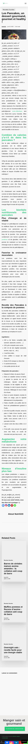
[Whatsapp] (15, 505)
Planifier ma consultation (14, 728)
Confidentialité (5, 738)
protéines (5, 239)
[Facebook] (3, 505)
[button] (25, 3)
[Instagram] (6, 505)
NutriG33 (4, 26)
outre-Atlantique (17, 111)
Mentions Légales (16, 736)
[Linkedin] (9, 505)
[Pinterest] (12, 505)
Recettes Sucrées (8, 9)
